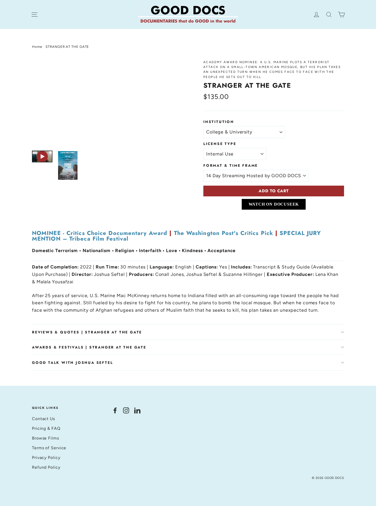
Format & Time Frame (230, 165)
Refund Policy (46, 467)
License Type (219, 143)
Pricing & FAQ (46, 428)
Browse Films (45, 438)
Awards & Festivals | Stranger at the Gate (89, 347)
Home (37, 47)
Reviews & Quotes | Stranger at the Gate (87, 332)
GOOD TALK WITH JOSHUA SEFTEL (72, 362)
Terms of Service (49, 447)
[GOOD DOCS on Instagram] (126, 410)
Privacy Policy (46, 457)
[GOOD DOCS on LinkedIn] (137, 410)
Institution (218, 121)
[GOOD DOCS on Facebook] (115, 410)
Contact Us (43, 418)
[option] (108, 102)
